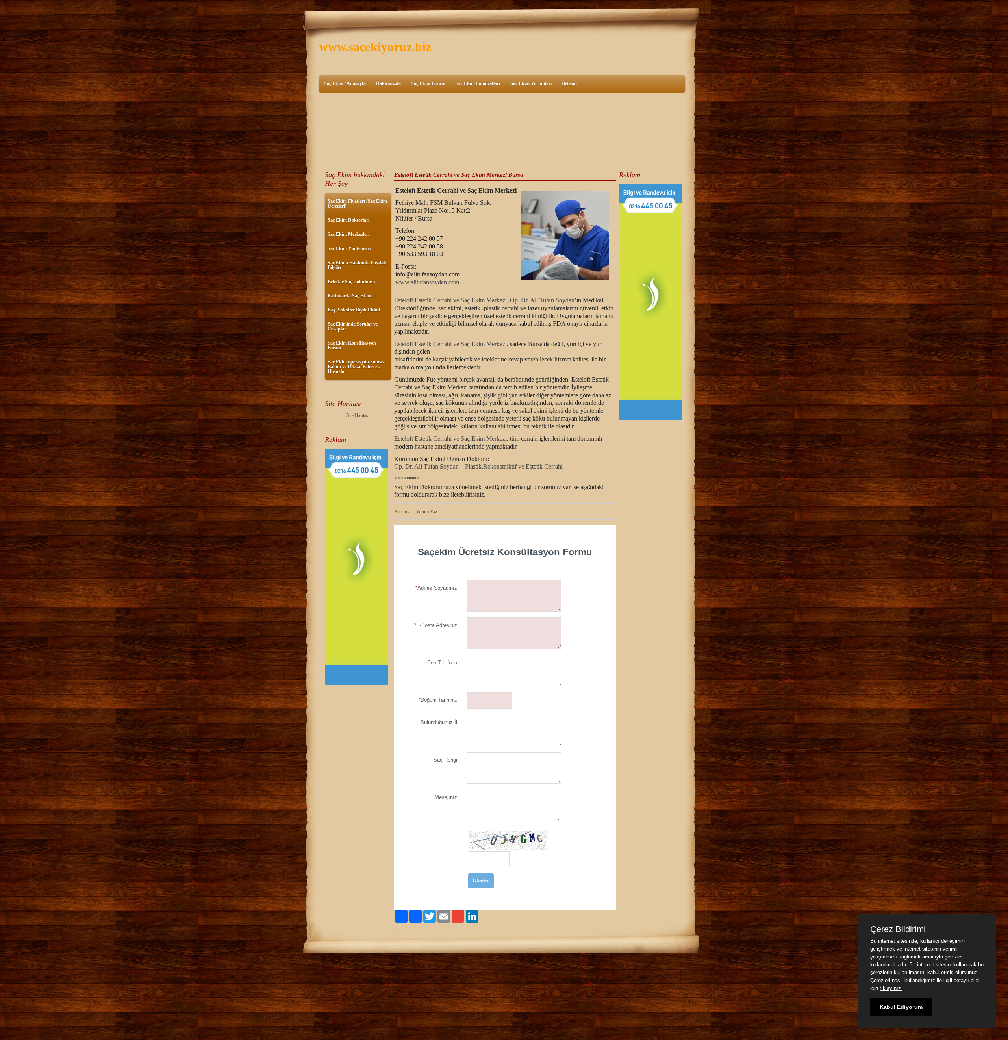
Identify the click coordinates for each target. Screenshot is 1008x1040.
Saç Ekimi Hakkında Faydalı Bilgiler (357, 265)
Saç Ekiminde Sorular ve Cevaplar (353, 326)
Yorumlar (403, 511)
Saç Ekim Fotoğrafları (478, 83)
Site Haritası (357, 415)
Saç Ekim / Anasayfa (345, 83)
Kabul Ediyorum (901, 1007)
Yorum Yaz (426, 511)
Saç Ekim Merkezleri (348, 234)
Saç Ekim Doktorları (348, 220)
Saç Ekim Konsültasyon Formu (352, 345)
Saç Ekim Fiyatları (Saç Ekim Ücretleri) (357, 203)
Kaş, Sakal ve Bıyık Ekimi (354, 310)
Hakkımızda (388, 83)
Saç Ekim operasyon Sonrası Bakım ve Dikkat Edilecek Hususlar (356, 366)
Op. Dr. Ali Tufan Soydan (542, 300)
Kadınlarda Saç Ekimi (350, 295)
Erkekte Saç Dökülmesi (351, 281)
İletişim (569, 83)
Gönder (480, 881)
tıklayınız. (891, 988)
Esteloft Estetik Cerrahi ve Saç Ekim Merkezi (450, 300)
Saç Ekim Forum (428, 83)
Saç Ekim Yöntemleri (349, 248)
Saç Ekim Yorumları (531, 83)
